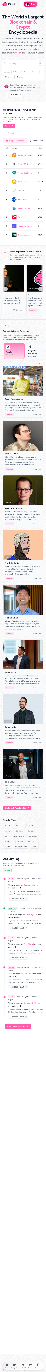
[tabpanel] (23, 192)
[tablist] (23, 140)
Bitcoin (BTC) (24, 155)
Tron (20, 217)
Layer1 (34, 846)
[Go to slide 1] (37, 363)
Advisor (8, 831)
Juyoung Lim (29, 885)
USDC (20, 199)
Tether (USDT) (24, 173)
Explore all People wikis (15, 808)
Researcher (33, 836)
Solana (7, 846)
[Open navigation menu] (41, 4)
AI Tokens (24, 72)
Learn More (16, 94)
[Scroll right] (40, 289)
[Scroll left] (6, 289)
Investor (31, 831)
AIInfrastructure (21, 846)
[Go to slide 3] (41, 363)
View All (7, 126)
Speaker (32, 826)
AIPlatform (32, 841)
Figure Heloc (23, 226)
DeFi (14, 72)
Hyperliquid (23, 235)
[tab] (15, 140)
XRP (19, 190)
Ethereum (9, 77)
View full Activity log (16, 1026)
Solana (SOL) (23, 208)
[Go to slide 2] (39, 363)
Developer (19, 831)
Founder (8, 826)
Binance (21, 182)
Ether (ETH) (23, 164)
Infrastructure (18, 836)
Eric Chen (28, 944)
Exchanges (21, 77)
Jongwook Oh (30, 1003)
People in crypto (22, 879)
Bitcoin (35, 72)
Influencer (9, 841)
